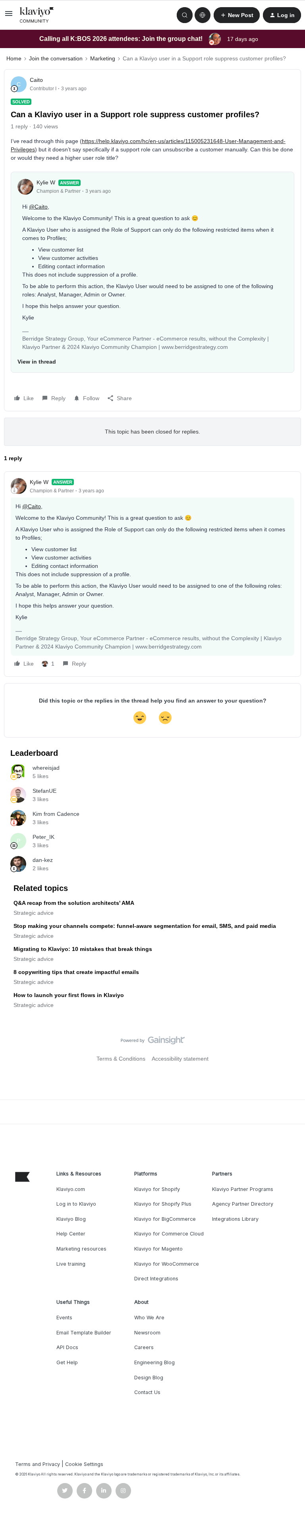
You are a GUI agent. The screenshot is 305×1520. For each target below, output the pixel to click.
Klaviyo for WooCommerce (166, 1264)
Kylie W (46, 182)
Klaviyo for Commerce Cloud (169, 1234)
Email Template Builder (83, 1333)
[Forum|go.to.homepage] (37, 15)
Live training (70, 1264)
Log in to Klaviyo (76, 1204)
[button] (9, 16)
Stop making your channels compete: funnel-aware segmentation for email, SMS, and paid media (145, 926)
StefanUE (44, 791)
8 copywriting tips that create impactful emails (76, 972)
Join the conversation (56, 58)
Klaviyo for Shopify (157, 1189)
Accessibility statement (180, 1058)
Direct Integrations (156, 1279)
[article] (152, 574)
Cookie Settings (84, 1464)
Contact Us (147, 1392)
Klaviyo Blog (71, 1219)
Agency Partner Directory (242, 1204)
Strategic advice (34, 913)
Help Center (70, 1234)
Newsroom (147, 1333)
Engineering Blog (154, 1362)
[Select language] (202, 15)
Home (13, 58)
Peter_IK (43, 837)
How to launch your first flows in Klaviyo (69, 995)
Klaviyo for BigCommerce (165, 1219)
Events (64, 1318)
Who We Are (149, 1318)
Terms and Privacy (37, 1464)
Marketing (102, 58)
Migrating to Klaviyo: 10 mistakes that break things (83, 949)
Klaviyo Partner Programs (242, 1189)
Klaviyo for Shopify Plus (162, 1204)
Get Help (67, 1362)
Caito (36, 80)
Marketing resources (81, 1249)
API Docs (67, 1347)
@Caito (38, 206)
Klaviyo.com (70, 1189)
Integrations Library (235, 1219)
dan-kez (43, 860)
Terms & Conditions (121, 1058)
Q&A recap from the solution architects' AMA (74, 903)
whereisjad (46, 768)
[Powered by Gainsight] (153, 1042)
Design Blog (148, 1378)
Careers (144, 1347)
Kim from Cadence (56, 814)
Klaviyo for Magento (158, 1249)
